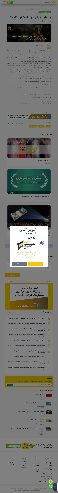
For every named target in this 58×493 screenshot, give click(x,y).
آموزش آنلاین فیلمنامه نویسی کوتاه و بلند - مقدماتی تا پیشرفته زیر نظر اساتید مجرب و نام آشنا (26, 254)
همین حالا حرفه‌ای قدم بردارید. (28, 257)
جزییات (35, 264)
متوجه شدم (19, 264)
